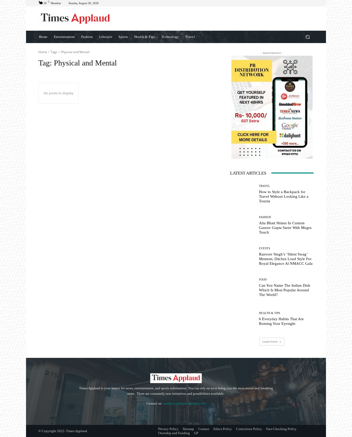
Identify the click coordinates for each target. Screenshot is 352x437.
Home (42, 52)
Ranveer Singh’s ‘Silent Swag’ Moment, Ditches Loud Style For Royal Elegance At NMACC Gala (286, 259)
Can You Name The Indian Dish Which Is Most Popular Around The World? (284, 290)
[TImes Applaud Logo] (75, 19)
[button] (307, 37)
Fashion (265, 217)
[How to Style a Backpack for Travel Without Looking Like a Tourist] (242, 194)
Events (264, 248)
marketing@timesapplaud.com (184, 403)
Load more (270, 341)
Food (263, 279)
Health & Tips (269, 313)
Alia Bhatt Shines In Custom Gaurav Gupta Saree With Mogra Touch (285, 227)
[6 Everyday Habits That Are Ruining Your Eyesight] (242, 318)
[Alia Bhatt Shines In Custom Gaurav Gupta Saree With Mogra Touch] (242, 225)
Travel (264, 186)
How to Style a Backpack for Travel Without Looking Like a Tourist (283, 196)
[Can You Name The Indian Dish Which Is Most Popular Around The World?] (242, 287)
